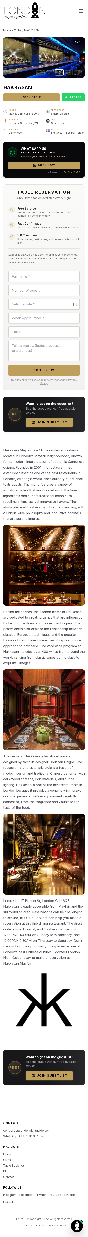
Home (7, 30)
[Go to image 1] (40, 72)
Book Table (31, 97)
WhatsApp (73, 97)
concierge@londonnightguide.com (26, 1130)
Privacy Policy (57, 1225)
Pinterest (70, 1195)
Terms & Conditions (34, 1225)
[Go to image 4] (69, 72)
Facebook (26, 1195)
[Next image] (64, 57)
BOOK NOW (44, 370)
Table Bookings (14, 1165)
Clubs (17, 30)
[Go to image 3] (59, 72)
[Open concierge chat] (77, 1226)
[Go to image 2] (50, 72)
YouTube (55, 1195)
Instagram (9, 1195)
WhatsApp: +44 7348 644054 (23, 1136)
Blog (6, 1171)
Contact (8, 1177)
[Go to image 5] (78, 72)
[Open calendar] (75, 304)
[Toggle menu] (81, 11)
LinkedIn (9, 1202)
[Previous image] (23, 57)
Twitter (41, 1195)
